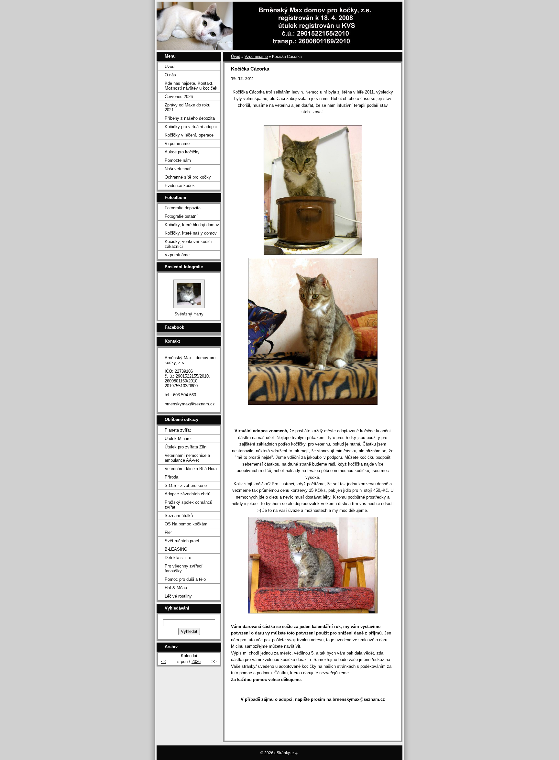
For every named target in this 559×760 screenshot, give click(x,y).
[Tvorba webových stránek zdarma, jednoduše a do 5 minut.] (296, 753)
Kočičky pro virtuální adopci (191, 126)
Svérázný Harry (188, 314)
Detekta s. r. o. (178, 557)
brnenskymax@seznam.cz (190, 404)
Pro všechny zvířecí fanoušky (184, 568)
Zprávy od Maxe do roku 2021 (187, 107)
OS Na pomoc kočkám (186, 524)
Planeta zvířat (178, 430)
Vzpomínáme (256, 57)
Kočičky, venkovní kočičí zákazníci (188, 244)
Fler (168, 532)
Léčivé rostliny (178, 596)
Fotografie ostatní (181, 216)
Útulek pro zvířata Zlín (185, 447)
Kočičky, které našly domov (191, 233)
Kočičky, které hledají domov (192, 224)
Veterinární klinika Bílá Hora (191, 468)
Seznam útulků (179, 515)
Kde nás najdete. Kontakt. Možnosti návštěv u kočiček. (192, 86)
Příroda (171, 477)
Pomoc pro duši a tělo (185, 579)
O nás (170, 74)
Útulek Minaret (178, 438)
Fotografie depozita (183, 207)
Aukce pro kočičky (182, 151)
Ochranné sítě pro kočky (188, 177)
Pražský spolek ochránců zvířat (188, 505)
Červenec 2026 (179, 96)
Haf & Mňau (176, 587)
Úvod (235, 57)
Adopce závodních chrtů (187, 493)
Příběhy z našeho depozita (190, 118)
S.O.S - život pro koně (186, 485)
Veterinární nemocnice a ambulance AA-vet (187, 458)
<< (163, 661)
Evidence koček (180, 185)
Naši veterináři (178, 168)
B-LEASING (176, 549)
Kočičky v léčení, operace (189, 135)
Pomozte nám (178, 160)
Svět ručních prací (182, 540)
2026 (196, 661)
